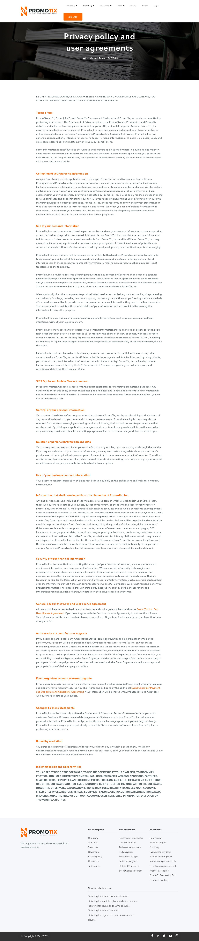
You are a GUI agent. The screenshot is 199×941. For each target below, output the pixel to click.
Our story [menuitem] (93, 837)
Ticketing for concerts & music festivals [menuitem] (108, 896)
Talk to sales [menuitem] (94, 866)
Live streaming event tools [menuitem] (163, 866)
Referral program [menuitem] (128, 861)
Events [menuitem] (145, 5)
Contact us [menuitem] (93, 861)
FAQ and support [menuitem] (158, 842)
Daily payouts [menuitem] (126, 851)
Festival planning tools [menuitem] (161, 856)
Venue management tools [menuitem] (163, 861)
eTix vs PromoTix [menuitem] (127, 842)
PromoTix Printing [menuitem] (159, 880)
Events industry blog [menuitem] (160, 851)
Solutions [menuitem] (93, 847)
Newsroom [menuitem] (94, 851)
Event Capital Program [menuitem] (130, 870)
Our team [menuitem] (93, 842)
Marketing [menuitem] (87, 5)
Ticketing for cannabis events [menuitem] (103, 910)
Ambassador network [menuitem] (130, 847)
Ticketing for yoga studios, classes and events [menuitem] (111, 915)
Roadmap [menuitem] (154, 847)
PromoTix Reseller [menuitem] (159, 870)
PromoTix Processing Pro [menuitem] (162, 875)
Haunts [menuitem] (91, 919)
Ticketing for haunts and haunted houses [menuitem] (109, 905)
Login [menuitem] (156, 5)
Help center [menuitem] (156, 837)
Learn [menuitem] (119, 5)
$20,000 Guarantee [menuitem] (129, 866)
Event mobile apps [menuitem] (128, 856)
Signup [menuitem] (73, 16)
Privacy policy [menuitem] (95, 856)
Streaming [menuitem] (104, 5)
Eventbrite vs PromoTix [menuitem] (131, 837)
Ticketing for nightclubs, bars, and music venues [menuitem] (112, 901)
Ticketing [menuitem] (70, 5)
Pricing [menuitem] (133, 5)
